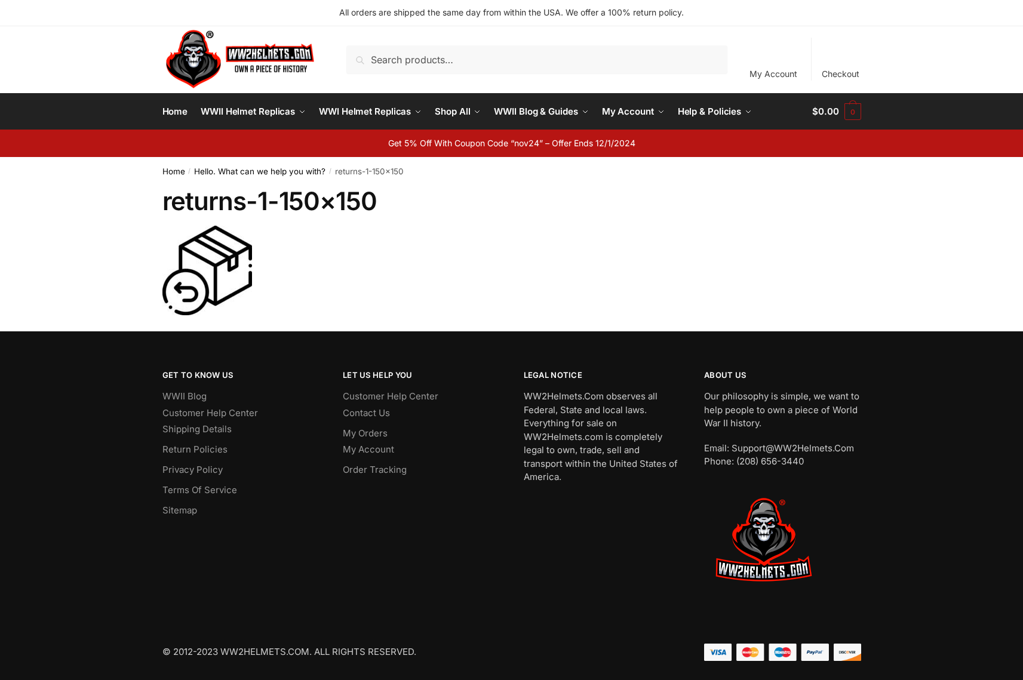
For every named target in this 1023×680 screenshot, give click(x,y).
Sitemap (179, 510)
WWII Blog (184, 396)
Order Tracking (375, 469)
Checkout (840, 74)
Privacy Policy (192, 469)
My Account (773, 74)
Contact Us (366, 413)
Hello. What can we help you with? (259, 171)
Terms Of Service (199, 490)
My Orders (365, 433)
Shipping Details (197, 429)
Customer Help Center (210, 413)
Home (173, 171)
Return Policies (195, 449)
